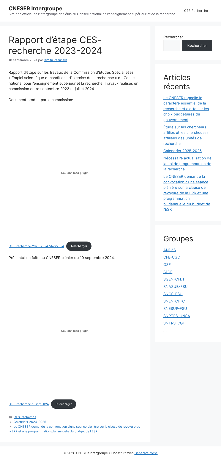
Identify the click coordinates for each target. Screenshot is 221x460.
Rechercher (173, 37)
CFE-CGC (171, 257)
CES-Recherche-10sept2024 (29, 404)
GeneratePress (146, 453)
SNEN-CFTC (174, 301)
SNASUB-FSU (175, 286)
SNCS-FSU (173, 294)
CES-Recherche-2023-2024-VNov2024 (36, 246)
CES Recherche (196, 11)
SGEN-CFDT (174, 279)
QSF (167, 264)
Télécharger (79, 246)
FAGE (167, 272)
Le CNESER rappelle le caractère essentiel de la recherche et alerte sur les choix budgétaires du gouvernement (186, 109)
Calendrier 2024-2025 (30, 422)
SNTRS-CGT (174, 323)
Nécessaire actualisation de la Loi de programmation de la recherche (187, 163)
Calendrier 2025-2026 (182, 151)
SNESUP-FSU (175, 308)
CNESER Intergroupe (35, 8)
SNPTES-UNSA (176, 316)
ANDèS (169, 250)
